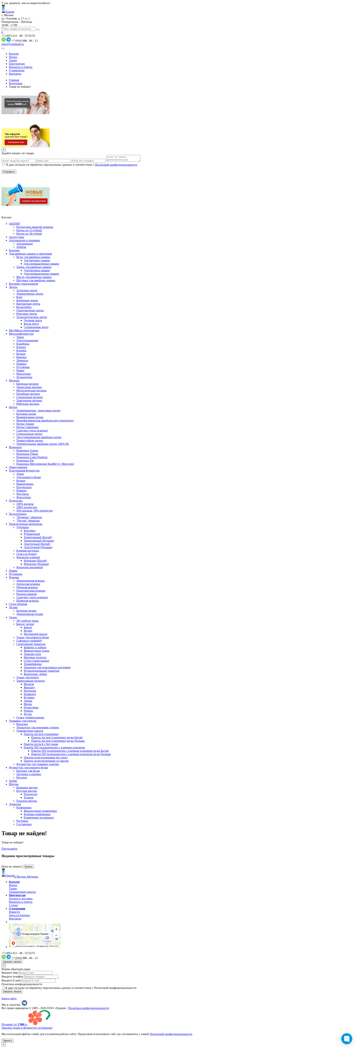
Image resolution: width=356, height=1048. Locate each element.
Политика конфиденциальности (21, 984)
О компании (16, 70)
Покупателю (17, 63)
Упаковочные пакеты (22, 891)
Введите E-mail (11, 980)
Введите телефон (12, 976)
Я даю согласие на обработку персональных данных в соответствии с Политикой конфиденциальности (70, 987)
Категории (15, 83)
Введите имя (9, 972)
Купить (28, 866)
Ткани (13, 60)
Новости (14, 911)
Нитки (13, 57)
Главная (14, 80)
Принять (7, 1040)
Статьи (13, 905)
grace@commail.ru (12, 44)
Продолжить (9, 848)
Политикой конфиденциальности (116, 164)
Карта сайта (9, 998)
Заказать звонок (12, 961)
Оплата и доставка (20, 898)
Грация (9, 11)
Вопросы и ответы (20, 67)
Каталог (14, 53)
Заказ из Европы (19, 915)
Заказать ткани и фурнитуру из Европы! (26, 1027)
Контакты (15, 73)
